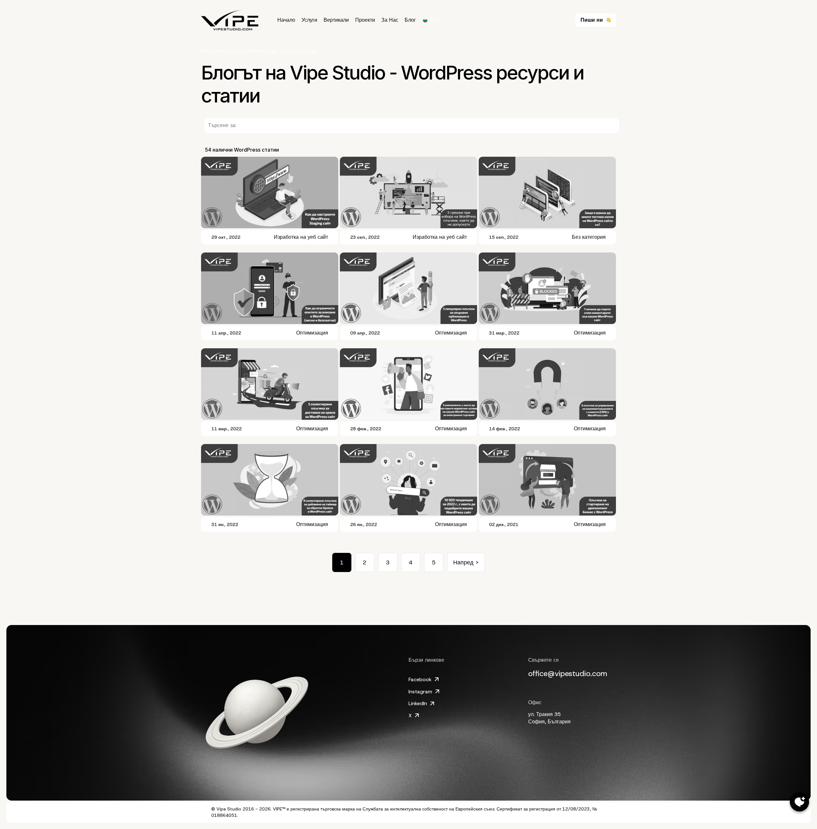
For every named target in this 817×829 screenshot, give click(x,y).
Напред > (466, 562)
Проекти (365, 20)
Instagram (420, 691)
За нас (389, 20)
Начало (286, 20)
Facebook (419, 679)
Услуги (309, 20)
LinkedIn (417, 703)
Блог (410, 20)
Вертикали (336, 20)
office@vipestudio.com (567, 673)
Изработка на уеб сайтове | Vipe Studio (248, 51)
